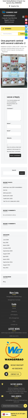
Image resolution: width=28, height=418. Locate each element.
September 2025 (7, 251)
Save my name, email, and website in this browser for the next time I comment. (14, 149)
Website (9, 138)
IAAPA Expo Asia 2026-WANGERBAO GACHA (14, 333)
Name (9, 123)
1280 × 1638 (20, 46)
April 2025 (5, 256)
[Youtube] (26, 16)
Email (9, 131)
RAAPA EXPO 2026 (8, 195)
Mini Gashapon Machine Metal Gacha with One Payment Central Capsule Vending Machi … (14, 48)
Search (22, 34)
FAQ (14, 321)
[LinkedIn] (26, 31)
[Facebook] (26, 25)
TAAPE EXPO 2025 (7, 198)
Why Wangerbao (14, 318)
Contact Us (14, 324)
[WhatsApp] (26, 34)
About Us (14, 311)
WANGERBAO (9, 15)
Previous (4, 51)
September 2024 (7, 262)
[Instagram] (26, 19)
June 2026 (6, 239)
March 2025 (6, 259)
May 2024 (5, 267)
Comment (10, 108)
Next (3, 53)
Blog (4, 281)
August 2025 (6, 254)
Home (14, 308)
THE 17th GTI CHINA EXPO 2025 (11, 201)
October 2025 (7, 248)
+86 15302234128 (17, 368)
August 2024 (6, 265)
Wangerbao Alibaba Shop (14, 296)
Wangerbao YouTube (14, 300)
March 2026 (6, 245)
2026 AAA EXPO (7, 193)
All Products (14, 315)
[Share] (26, 37)
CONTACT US (15, 374)
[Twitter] (26, 28)
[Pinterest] (26, 22)
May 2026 (5, 242)
